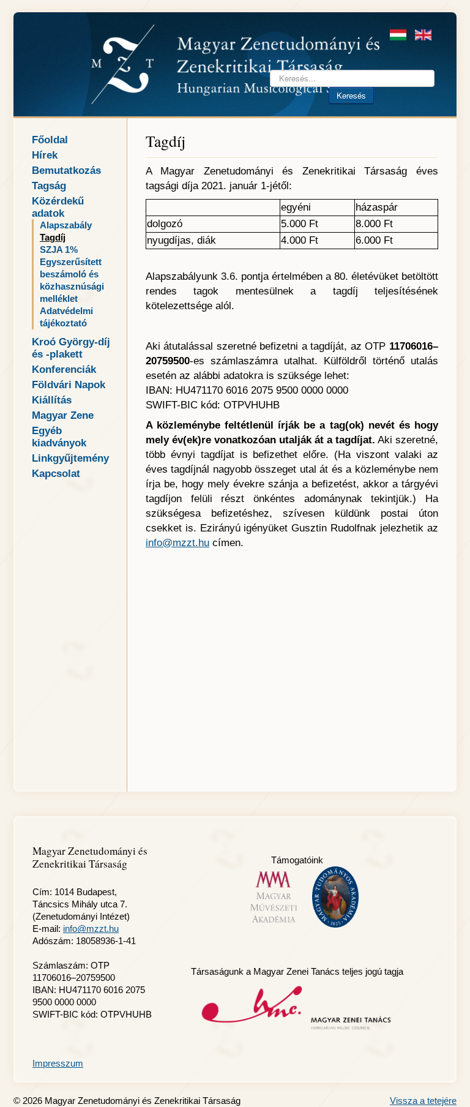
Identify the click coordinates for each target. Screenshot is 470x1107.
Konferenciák (64, 369)
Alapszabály (66, 225)
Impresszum (57, 1063)
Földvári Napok (68, 384)
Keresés (351, 95)
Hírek (45, 154)
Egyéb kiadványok (59, 436)
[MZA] (297, 1007)
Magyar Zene (63, 415)
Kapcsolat (56, 473)
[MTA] (335, 896)
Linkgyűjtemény (70, 457)
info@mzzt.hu (177, 543)
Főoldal (50, 139)
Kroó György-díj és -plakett (71, 347)
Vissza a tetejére (423, 1100)
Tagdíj (52, 237)
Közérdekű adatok (58, 207)
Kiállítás (52, 399)
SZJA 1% (59, 250)
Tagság (49, 185)
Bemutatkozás (66, 170)
